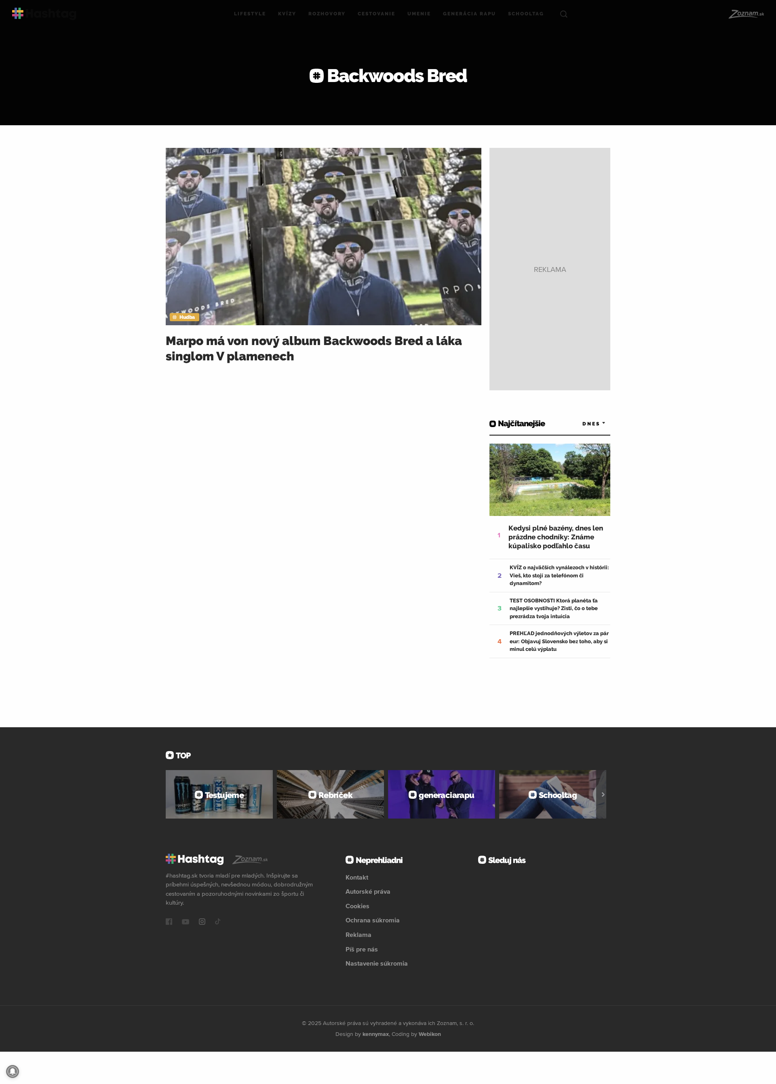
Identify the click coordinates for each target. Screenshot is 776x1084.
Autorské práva (368, 891)
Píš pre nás (362, 949)
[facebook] (169, 922)
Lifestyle (250, 14)
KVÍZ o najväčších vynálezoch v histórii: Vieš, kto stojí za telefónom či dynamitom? (559, 575)
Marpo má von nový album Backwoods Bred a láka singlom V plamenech (314, 348)
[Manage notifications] (12, 1071)
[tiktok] (218, 922)
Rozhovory (327, 14)
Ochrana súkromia (373, 920)
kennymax (376, 1034)
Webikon (430, 1034)
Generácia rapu (469, 14)
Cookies (357, 905)
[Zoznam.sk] (746, 14)
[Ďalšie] (603, 794)
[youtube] (185, 922)
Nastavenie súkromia (377, 963)
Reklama (358, 934)
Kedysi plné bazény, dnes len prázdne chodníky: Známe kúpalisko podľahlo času (555, 537)
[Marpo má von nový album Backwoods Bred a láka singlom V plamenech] (323, 236)
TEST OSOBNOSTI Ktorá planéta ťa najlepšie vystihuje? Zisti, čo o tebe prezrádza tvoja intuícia (554, 608)
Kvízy (287, 14)
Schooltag (526, 14)
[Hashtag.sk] (44, 14)
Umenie (419, 14)
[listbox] (582, 424)
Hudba (187, 317)
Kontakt (357, 877)
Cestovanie (376, 14)
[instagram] (202, 922)
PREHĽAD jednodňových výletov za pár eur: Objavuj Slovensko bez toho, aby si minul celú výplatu (559, 641)
